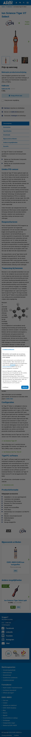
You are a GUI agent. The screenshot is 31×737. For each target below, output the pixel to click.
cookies (13, 365)
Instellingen (5, 387)
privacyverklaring (6, 366)
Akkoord (24, 387)
